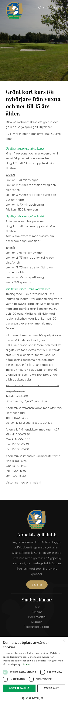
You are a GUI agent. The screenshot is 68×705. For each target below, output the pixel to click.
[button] (34, 698)
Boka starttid (37, 617)
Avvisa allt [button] (51, 688)
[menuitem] (44, 7)
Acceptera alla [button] (19, 688)
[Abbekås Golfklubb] (15, 10)
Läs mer (37, 584)
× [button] (63, 640)
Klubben (36, 622)
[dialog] (34, 671)
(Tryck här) (45, 127)
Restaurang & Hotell (37, 627)
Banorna (37, 612)
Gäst (37, 607)
